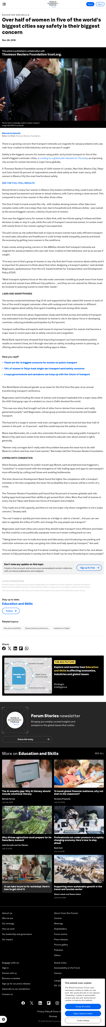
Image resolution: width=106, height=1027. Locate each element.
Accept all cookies (83, 1006)
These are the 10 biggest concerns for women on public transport (40, 362)
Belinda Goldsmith (11, 133)
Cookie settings (83, 1020)
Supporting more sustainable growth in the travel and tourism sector (78, 888)
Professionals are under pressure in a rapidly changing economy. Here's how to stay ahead (79, 840)
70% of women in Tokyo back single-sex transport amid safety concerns (44, 368)
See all (99, 753)
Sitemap (53, 1016)
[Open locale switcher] (3, 1019)
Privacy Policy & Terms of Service (53, 1011)
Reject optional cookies (83, 1013)
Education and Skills (15, 15)
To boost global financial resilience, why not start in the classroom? (78, 792)
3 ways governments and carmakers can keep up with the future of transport (47, 374)
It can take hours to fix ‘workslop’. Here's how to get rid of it (27, 888)
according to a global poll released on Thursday (62, 158)
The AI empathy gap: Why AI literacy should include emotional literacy (26, 792)
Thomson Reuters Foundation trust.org (31, 54)
